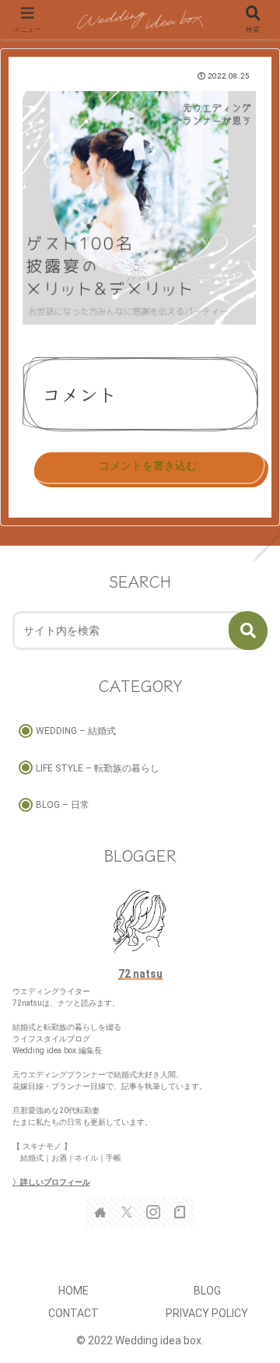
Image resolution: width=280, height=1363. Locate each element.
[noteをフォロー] (180, 1212)
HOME (73, 1290)
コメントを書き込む (148, 465)
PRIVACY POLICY (207, 1313)
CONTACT (73, 1313)
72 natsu (140, 974)
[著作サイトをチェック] (100, 1212)
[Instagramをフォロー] (153, 1212)
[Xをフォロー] (127, 1212)
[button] (248, 630)
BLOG (207, 1290)
